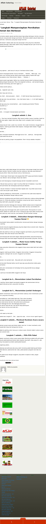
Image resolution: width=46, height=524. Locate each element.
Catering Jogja (5, 514)
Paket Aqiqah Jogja (18, 11)
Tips (12, 22)
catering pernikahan (25, 236)
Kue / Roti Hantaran (28, 13)
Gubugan (23, 15)
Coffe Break (17, 15)
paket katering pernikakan (34, 348)
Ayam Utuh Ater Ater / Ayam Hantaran (9, 13)
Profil (28, 15)
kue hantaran (34, 206)
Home (3, 11)
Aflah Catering (7, 3)
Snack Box (11, 15)
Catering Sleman (6, 488)
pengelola (15, 367)
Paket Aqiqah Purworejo (8, 480)
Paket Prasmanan (9, 11)
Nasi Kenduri (20, 13)
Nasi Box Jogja (4, 15)
